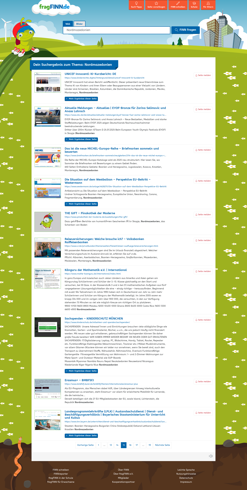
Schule (194, 7)
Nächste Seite (162, 445)
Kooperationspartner (123, 482)
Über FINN (123, 470)
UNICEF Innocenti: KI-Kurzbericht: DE (90, 74)
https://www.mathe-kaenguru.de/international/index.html (93, 273)
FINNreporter (61, 474)
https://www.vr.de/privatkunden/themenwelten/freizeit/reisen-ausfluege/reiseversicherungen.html (111, 246)
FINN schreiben (61, 470)
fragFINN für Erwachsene (60, 482)
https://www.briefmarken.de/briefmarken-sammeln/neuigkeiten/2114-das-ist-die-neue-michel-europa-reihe (116, 155)
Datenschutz (186, 478)
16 (131, 445)
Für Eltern (208, 7)
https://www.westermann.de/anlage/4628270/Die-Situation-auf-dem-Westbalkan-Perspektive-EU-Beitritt (115, 186)
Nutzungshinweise (186, 474)
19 (150, 445)
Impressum (186, 482)
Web (67, 24)
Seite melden (204, 75)
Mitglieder (123, 478)
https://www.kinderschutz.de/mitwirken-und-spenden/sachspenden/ (97, 322)
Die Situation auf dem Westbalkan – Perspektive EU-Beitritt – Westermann (108, 181)
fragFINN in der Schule (61, 478)
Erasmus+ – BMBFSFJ (79, 380)
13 (112, 445)
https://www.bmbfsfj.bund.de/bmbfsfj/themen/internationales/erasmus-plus (101, 384)
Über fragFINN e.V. (123, 474)
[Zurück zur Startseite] (56, 10)
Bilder (79, 24)
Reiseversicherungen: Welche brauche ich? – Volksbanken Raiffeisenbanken (104, 241)
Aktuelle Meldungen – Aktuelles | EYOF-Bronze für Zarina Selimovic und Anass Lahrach (115, 110)
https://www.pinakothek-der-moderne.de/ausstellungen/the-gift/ (96, 217)
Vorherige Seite (85, 445)
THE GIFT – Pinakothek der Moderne (90, 213)
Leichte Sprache (186, 470)
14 (118, 445)
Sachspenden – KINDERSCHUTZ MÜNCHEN (94, 318)
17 (138, 445)
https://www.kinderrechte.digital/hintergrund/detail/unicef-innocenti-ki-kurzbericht (104, 78)
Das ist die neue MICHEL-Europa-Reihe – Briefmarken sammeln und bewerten (112, 150)
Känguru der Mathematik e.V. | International (96, 270)
